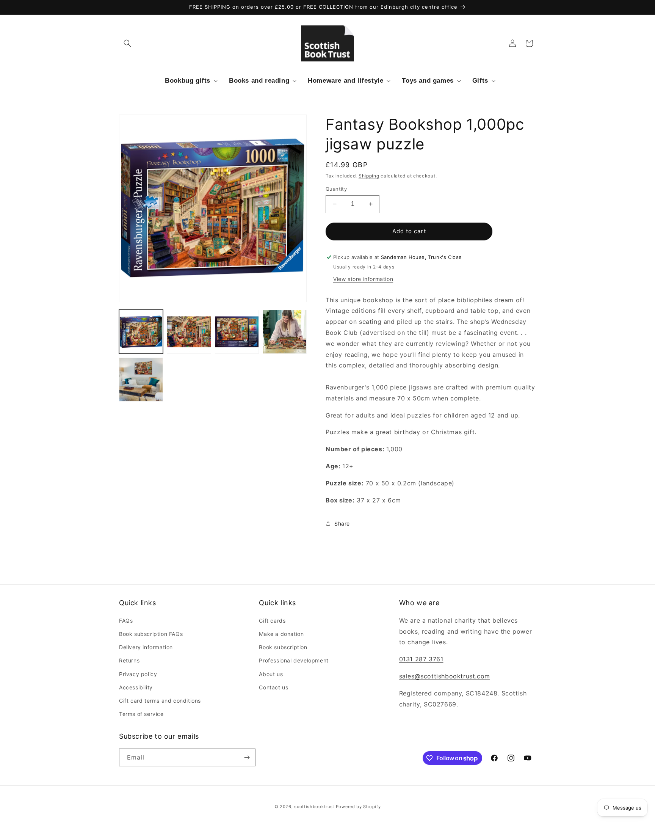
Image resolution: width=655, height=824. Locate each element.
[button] (127, 43)
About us (271, 674)
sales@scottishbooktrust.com (444, 676)
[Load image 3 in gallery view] (237, 332)
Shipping (369, 176)
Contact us (273, 687)
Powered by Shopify (358, 806)
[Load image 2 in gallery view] (189, 332)
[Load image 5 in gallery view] (141, 380)
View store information (363, 279)
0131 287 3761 (421, 659)
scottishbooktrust (314, 806)
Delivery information (146, 647)
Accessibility (136, 687)
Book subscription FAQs (151, 634)
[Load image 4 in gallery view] (285, 332)
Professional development (293, 660)
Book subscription (283, 647)
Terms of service (141, 714)
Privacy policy (138, 674)
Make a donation (281, 634)
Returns (129, 660)
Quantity (336, 189)
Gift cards (272, 620)
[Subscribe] (246, 757)
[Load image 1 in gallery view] (141, 332)
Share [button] (342, 523)
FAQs (126, 620)
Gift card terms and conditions (160, 700)
